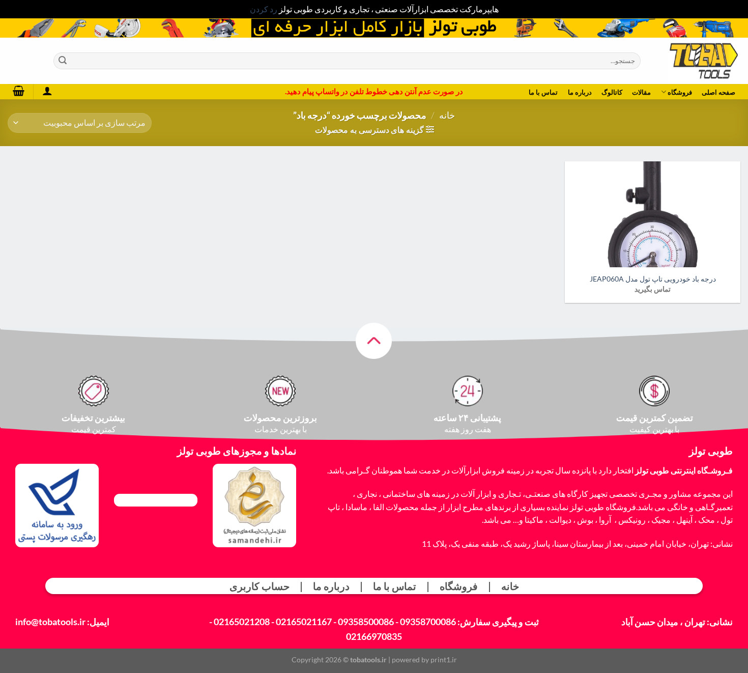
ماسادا (356, 507)
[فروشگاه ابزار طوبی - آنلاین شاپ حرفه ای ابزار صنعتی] (698, 61)
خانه (447, 115)
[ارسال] (62, 60)
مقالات (641, 92)
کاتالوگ (611, 92)
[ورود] (47, 91)
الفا (378, 507)
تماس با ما (543, 92)
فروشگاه (680, 92)
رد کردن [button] (263, 9)
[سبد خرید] (18, 91)
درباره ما (580, 92)
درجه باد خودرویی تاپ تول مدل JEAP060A (653, 278)
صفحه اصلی (718, 92)
